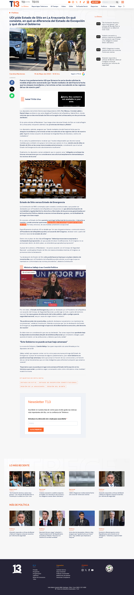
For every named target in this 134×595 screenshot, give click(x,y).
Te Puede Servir (82, 6)
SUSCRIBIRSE (36, 430)
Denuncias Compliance (63, 577)
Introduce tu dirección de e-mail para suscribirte (47, 419)
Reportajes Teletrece (40, 6)
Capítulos (36, 575)
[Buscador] (117, 2)
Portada (35, 570)
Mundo (112, 6)
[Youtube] (92, 570)
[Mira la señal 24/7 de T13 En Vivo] (96, 2)
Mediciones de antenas (63, 575)
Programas (36, 572)
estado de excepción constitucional (58, 382)
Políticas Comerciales (62, 573)
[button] (123, 6)
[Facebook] (89, 570)
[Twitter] (86, 570)
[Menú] (123, 2)
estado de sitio (29, 382)
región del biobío (56, 386)
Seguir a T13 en (76, 74)
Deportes (94, 6)
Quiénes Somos (61, 570)
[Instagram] (83, 570)
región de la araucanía (33, 386)
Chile (71, 6)
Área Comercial (60, 572)
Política (104, 6)
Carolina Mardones (17, 74)
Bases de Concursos (39, 577)
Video (63, 6)
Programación (37, 573)
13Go (34, 579)
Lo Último (25, 6)
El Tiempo (54, 6)
